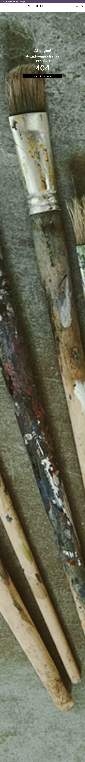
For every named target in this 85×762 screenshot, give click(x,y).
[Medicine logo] (36, 6)
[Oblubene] (77, 6)
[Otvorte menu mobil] (6, 6)
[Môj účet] (72, 6)
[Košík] (81, 6)
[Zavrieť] (81, 1)
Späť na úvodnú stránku (42, 76)
